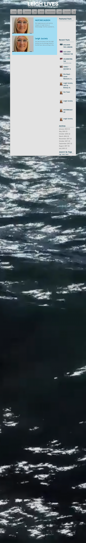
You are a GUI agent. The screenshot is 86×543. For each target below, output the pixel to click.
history (67, 154)
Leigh (60, 154)
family (63, 154)
